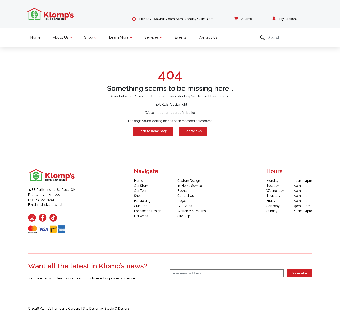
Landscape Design (147, 211)
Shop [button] (89, 37)
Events (180, 37)
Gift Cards (184, 206)
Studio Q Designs (117, 308)
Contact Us (208, 37)
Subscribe (299, 273)
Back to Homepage (153, 131)
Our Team (141, 191)
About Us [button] (61, 37)
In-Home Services (190, 185)
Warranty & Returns (191, 211)
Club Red (140, 206)
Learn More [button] (119, 37)
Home (35, 37)
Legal (181, 201)
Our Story (141, 185)
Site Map (183, 216)
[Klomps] (50, 14)
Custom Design (188, 181)
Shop (138, 196)
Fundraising (142, 201)
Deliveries (141, 216)
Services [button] (152, 37)
